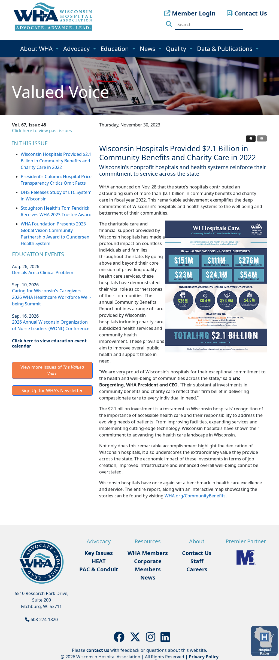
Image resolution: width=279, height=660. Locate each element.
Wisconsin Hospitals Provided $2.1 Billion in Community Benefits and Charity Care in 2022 (56, 160)
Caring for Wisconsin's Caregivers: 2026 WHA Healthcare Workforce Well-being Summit (51, 297)
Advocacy (77, 48)
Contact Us (196, 553)
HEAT (99, 561)
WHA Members (148, 553)
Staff (196, 561)
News (148, 48)
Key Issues (98, 553)
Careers (196, 569)
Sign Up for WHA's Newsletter (52, 390)
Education (116, 48)
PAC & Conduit (98, 569)
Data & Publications (225, 48)
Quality (177, 48)
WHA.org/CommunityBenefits (195, 496)
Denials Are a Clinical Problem (42, 272)
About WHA (37, 48)
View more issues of (52, 370)
